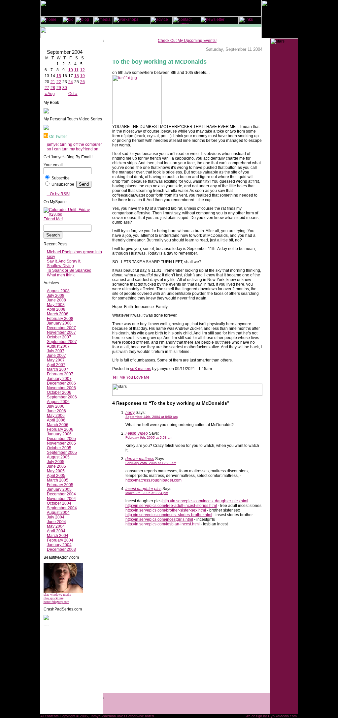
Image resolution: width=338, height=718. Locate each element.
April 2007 (56, 364)
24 (70, 81)
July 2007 (55, 351)
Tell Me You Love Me (131, 377)
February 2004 (60, 540)
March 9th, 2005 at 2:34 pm (146, 493)
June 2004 (56, 521)
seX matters (140, 368)
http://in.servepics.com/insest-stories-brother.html (168, 515)
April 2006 (56, 420)
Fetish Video (136, 433)
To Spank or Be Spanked (69, 270)
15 (58, 76)
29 (58, 87)
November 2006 (61, 388)
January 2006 (59, 434)
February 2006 (60, 429)
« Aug (50, 93)
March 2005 (57, 480)
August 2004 (58, 512)
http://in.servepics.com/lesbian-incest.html (162, 524)
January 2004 (59, 545)
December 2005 (61, 438)
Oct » (73, 93)
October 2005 (59, 448)
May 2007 (56, 360)
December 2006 (61, 383)
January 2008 (59, 323)
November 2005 (61, 443)
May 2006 (56, 415)
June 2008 (56, 300)
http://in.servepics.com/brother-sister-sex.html (165, 510)
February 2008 (60, 318)
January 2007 (59, 378)
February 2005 (60, 485)
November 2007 (61, 332)
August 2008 (58, 291)
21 (53, 81)
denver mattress (139, 458)
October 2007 (59, 337)
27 (47, 87)
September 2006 (62, 397)
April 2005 (56, 475)
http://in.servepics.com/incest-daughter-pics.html (205, 501)
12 (82, 70)
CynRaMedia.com (282, 716)
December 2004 (61, 494)
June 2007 (56, 355)
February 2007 (60, 374)
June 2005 (56, 466)
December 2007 (61, 328)
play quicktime (53, 598)
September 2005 (62, 452)
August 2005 (58, 457)
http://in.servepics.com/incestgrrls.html (159, 519)
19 (82, 76)
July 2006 (55, 406)
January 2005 (59, 489)
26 (82, 81)
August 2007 (58, 346)
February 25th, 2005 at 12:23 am (150, 463)
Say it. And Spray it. (64, 261)
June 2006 (56, 411)
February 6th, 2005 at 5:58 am (148, 437)
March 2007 (57, 369)
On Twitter (58, 136)
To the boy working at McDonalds (159, 61)
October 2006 (59, 392)
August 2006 (58, 401)
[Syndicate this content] (46, 136)
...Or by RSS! (58, 194)
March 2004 (57, 535)
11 (76, 70)
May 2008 (56, 304)
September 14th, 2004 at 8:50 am (151, 417)
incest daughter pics (143, 488)
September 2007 (62, 341)
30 (64, 87)
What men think (61, 275)
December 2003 (61, 549)
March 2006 (57, 424)
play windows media (57, 594)
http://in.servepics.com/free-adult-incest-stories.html (171, 505)
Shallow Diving (60, 266)
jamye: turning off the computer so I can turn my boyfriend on (74, 146)
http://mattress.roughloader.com (153, 480)
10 (70, 70)
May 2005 (56, 471)
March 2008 (57, 314)
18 (76, 76)
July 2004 (55, 517)
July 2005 (55, 461)
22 (58, 81)
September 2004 (62, 508)
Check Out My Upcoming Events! (187, 40)
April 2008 (56, 309)
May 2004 (56, 526)
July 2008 (55, 295)
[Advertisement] (63, 670)
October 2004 (59, 503)
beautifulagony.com (56, 602)
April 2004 (56, 531)
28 (53, 87)
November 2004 (61, 498)
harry (130, 412)
